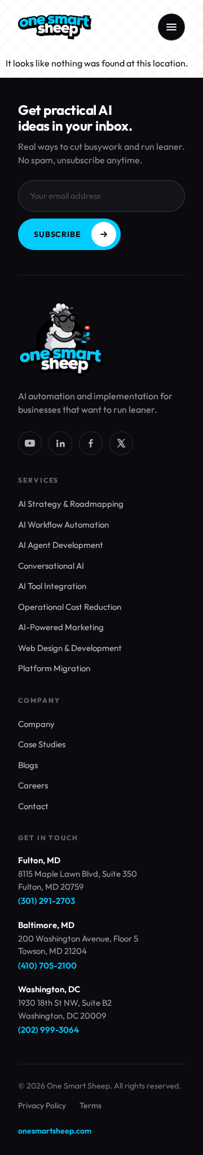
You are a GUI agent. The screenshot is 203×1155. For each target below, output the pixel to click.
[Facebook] (91, 443)
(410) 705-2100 (47, 965)
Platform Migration (54, 668)
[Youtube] (30, 443)
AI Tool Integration (52, 586)
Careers (33, 785)
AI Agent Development (60, 544)
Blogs (28, 765)
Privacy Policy (42, 1105)
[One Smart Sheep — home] (54, 27)
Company (36, 724)
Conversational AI (51, 565)
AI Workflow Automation (63, 524)
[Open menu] (171, 27)
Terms (91, 1105)
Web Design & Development (70, 648)
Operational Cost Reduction (69, 606)
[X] (121, 443)
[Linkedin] (60, 443)
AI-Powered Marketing (61, 627)
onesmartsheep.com (54, 1131)
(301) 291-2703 (46, 900)
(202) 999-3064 (48, 1029)
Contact (33, 806)
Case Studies (41, 744)
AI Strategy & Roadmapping (70, 503)
